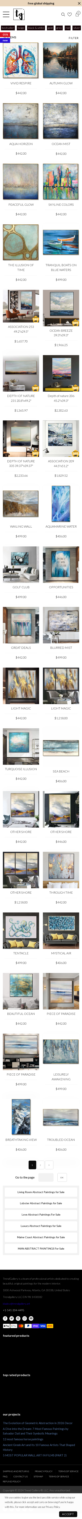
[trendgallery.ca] (19, 14)
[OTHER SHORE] (21, 809)
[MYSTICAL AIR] (61, 930)
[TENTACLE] (21, 930)
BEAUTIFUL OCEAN (21, 1013)
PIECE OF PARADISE (61, 1013)
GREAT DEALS (21, 647)
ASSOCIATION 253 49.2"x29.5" (21, 329)
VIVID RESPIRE (20, 83)
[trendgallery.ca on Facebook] (5, 1318)
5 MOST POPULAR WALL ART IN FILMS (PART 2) (35, 1455)
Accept (68, 1514)
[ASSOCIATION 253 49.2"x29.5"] (21, 306)
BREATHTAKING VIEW (21, 1139)
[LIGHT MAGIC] (21, 686)
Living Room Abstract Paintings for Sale (41, 1192)
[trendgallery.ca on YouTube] (31, 1318)
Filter (74, 38)
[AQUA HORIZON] (21, 121)
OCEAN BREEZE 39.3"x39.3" (61, 333)
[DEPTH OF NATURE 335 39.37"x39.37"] (21, 438)
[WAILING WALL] (21, 504)
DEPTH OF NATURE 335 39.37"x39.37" (21, 463)
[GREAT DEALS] (21, 625)
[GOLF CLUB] (21, 564)
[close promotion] (79, 3)
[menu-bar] (7, 14)
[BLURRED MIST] (61, 625)
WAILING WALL (21, 526)
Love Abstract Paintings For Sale (41, 1214)
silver (76, 27)
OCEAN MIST (61, 144)
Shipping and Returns (16, 1471)
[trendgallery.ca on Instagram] (24, 1318)
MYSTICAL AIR (61, 953)
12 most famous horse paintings (23, 1439)
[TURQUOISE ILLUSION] (21, 746)
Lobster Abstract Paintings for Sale (41, 1203)
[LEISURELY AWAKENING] (61, 1052)
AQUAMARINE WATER (61, 526)
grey (59, 27)
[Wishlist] (70, 14)
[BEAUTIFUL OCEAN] (21, 991)
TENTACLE (21, 953)
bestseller (8, 27)
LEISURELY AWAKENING (61, 1076)
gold (50, 27)
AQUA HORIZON (21, 144)
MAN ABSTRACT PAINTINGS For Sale (41, 1248)
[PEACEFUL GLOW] (21, 182)
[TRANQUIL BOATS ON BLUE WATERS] (61, 242)
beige (21, 27)
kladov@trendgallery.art (16, 1303)
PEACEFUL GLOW (21, 204)
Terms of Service (68, 1471)
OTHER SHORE (21, 832)
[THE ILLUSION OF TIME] (21, 242)
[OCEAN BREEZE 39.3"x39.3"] (61, 308)
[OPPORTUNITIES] (61, 564)
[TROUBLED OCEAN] (61, 1117)
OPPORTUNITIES (61, 587)
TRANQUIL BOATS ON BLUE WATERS (61, 267)
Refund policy (12, 1481)
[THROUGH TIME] (61, 870)
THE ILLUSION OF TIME (21, 267)
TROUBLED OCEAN (61, 1139)
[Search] (63, 14)
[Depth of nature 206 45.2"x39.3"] (61, 373)
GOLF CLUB (21, 587)
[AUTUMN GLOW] (61, 60)
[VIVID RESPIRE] (21, 60)
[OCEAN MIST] (61, 121)
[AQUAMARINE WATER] (61, 504)
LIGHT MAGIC (21, 708)
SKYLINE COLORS (61, 204)
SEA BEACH (61, 771)
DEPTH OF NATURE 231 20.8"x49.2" (21, 398)
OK (62, 1177)
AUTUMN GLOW (61, 83)
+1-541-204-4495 (13, 1310)
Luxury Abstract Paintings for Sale (41, 1225)
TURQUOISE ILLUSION (21, 769)
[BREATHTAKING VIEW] (21, 1117)
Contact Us (20, 1476)
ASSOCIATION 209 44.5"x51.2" (61, 463)
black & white (36, 27)
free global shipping (41, 3)
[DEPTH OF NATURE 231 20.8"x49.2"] (21, 373)
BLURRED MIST (61, 647)
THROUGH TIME (61, 892)
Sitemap (38, 1476)
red (68, 27)
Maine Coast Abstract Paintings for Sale (41, 1237)
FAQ (5, 1476)
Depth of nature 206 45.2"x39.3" (61, 398)
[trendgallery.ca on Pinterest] (18, 1318)
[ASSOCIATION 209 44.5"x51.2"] (61, 438)
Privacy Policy (43, 1471)
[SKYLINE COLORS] (61, 182)
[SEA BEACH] (61, 747)
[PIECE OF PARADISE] (61, 991)
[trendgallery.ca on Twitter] (11, 1318)
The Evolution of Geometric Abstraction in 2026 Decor (38, 1423)
